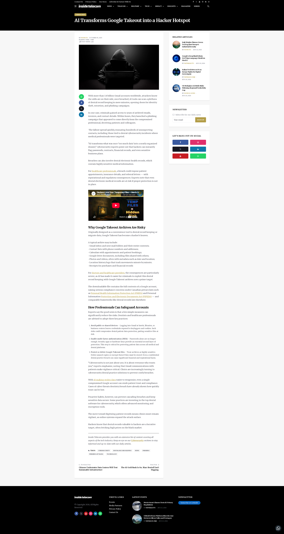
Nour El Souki (189, 93)
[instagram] (202, 2)
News (109, 6)
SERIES (197, 6)
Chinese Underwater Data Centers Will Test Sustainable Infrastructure (98, 468)
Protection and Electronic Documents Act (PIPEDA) (126, 296)
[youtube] (199, 2)
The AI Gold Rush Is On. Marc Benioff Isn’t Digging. (140, 468)
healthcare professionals (104, 171)
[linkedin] (205, 2)
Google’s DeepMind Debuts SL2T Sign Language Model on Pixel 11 (193, 58)
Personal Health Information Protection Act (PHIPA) (117, 293)
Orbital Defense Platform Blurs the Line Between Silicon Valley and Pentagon (159, 517)
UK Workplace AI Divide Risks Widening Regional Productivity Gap (194, 88)
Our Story (103, 2)
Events (112, 502)
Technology (112, 454)
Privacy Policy (90, 2)
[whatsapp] (209, 2)
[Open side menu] (75, 6)
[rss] (198, 149)
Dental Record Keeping (122, 450)
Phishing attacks (96, 454)
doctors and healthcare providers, (108, 273)
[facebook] (193, 2)
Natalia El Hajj (189, 77)
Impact (158, 6)
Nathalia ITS (189, 63)
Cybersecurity (80, 14)
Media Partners (115, 506)
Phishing (146, 450)
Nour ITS (84, 38)
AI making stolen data (105, 380)
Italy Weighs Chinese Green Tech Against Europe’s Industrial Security (192, 44)
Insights (171, 6)
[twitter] (196, 2)
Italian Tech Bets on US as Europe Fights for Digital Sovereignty (191, 72)
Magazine (185, 6)
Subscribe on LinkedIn (189, 503)
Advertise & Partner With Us (120, 2)
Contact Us (78, 2)
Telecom (121, 6)
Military (135, 6)
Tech (147, 6)
